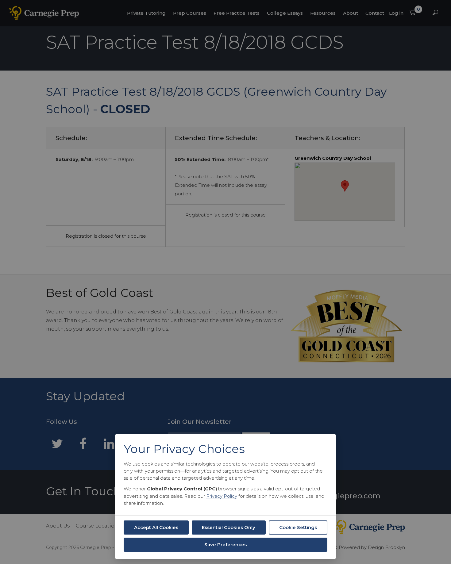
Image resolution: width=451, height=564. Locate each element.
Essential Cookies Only (228, 527)
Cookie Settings (298, 527)
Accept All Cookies (156, 527)
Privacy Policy (221, 496)
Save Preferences (225, 544)
